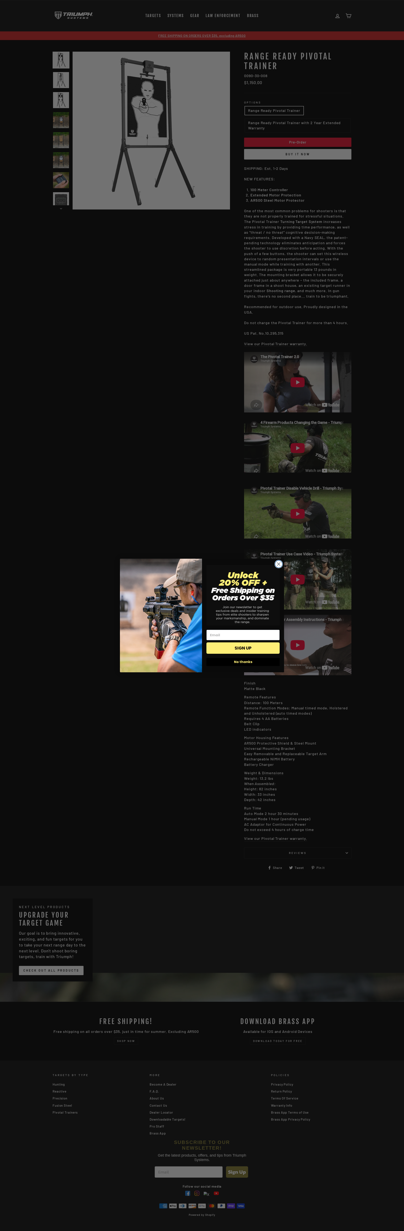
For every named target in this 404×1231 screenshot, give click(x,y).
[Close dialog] (278, 564)
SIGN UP (243, 648)
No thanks (243, 661)
